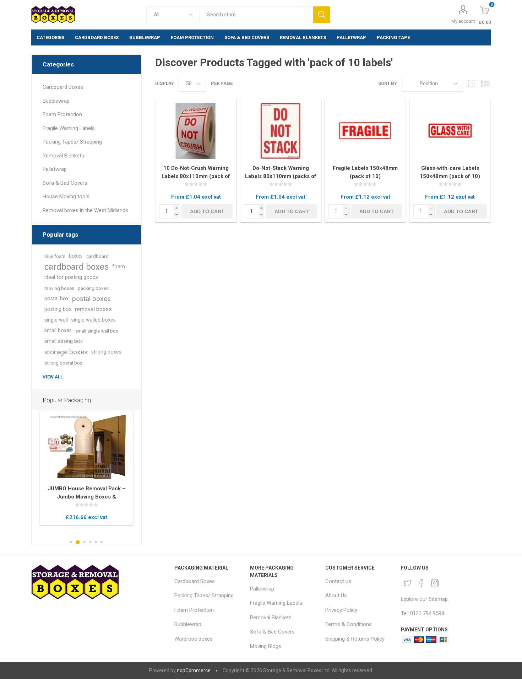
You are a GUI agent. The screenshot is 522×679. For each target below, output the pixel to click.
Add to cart (207, 211)
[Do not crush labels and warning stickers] (196, 131)
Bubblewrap (56, 101)
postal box (56, 299)
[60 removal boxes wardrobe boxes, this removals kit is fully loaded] (86, 447)
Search (321, 14)
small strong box (63, 341)
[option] (86, 468)
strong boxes (106, 352)
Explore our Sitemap (424, 599)
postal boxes (91, 299)
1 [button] (71, 542)
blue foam (54, 256)
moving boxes (59, 288)
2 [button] (78, 542)
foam (118, 267)
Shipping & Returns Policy (355, 639)
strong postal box (63, 363)
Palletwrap (55, 169)
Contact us (338, 581)
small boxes (58, 331)
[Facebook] (421, 583)
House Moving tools (66, 196)
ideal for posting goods (71, 277)
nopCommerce (194, 670)
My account (463, 21)
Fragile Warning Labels (69, 128)
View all (53, 376)
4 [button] (90, 542)
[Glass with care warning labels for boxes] (450, 131)
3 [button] (84, 542)
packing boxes (93, 288)
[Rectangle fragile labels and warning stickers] (365, 131)
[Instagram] (434, 583)
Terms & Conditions (348, 624)
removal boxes (93, 309)
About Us (336, 595)
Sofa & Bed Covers (65, 183)
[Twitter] (407, 583)
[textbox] (256, 14)
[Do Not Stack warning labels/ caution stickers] (280, 131)
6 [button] (101, 542)
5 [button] (96, 542)
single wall (56, 320)
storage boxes (66, 352)
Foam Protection (62, 114)
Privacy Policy (341, 610)
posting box (57, 309)
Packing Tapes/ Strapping (72, 142)
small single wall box (96, 331)
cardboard (97, 256)
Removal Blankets (63, 155)
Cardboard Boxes (63, 87)
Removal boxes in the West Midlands (85, 210)
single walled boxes (93, 320)
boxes (76, 256)
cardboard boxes (76, 267)
